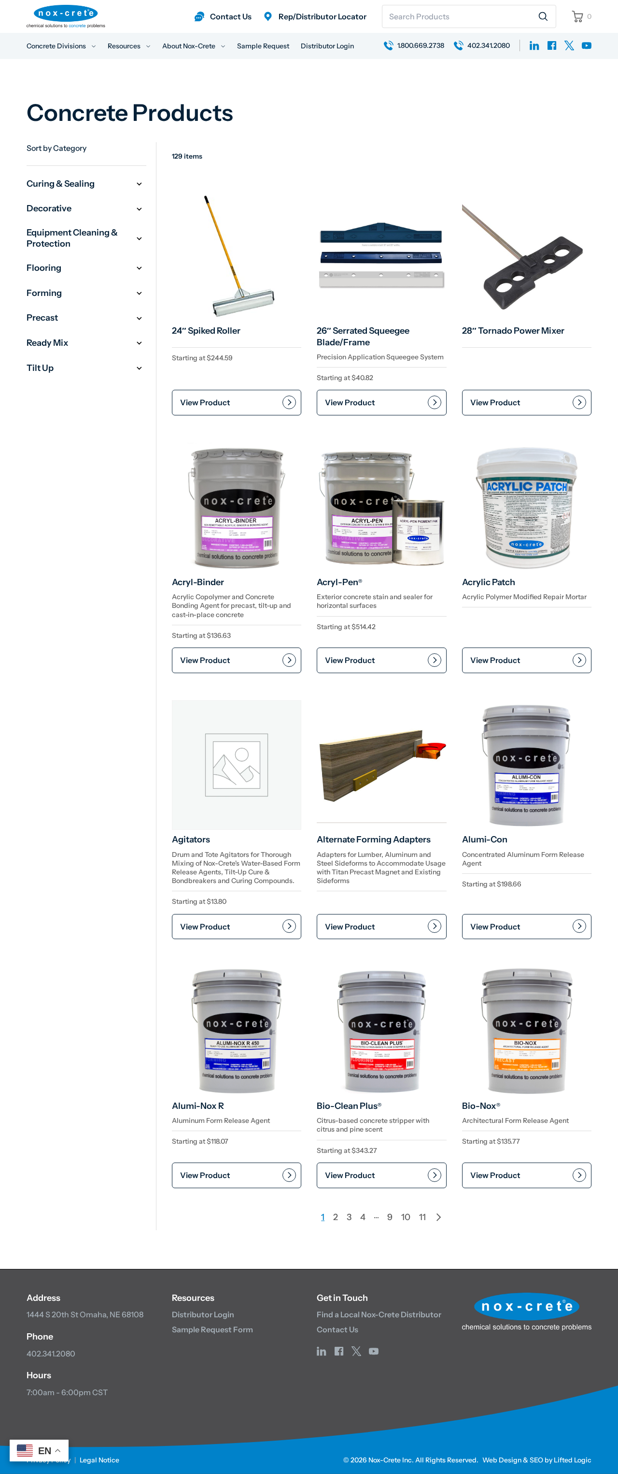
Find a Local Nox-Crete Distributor (379, 1314)
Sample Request (263, 46)
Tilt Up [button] (40, 368)
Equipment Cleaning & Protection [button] (72, 238)
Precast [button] (42, 317)
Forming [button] (44, 293)
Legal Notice (99, 1460)
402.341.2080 (51, 1353)
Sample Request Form (212, 1329)
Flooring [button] (44, 268)
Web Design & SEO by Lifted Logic (536, 1460)
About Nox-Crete (189, 46)
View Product (205, 402)
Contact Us (337, 1329)
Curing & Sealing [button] (61, 183)
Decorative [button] (49, 208)
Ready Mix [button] (48, 343)
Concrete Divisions (57, 46)
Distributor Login (327, 46)
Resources (125, 46)
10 (405, 1217)
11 (422, 1217)
